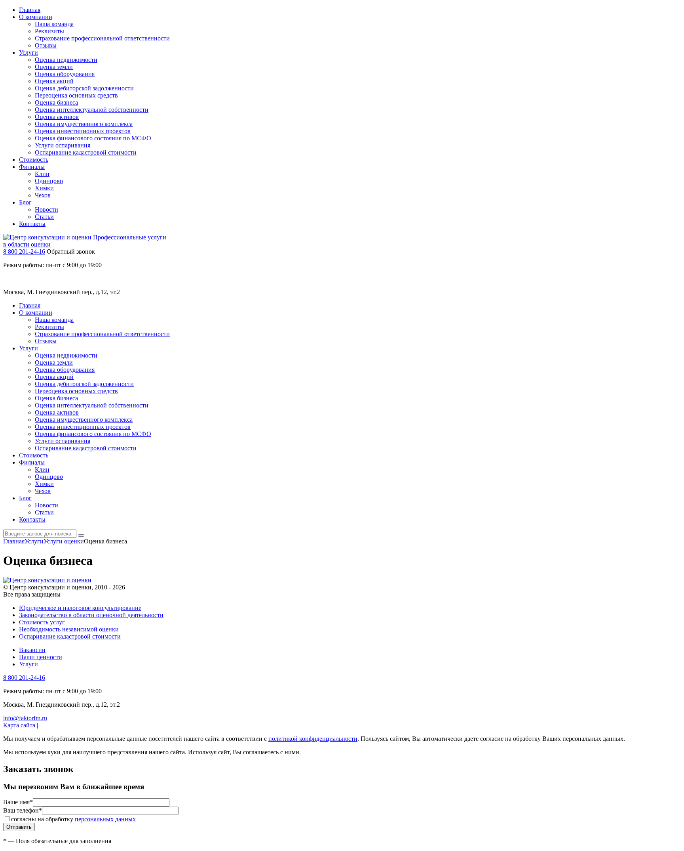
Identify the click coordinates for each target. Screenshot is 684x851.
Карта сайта (19, 725)
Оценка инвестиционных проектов (83, 131)
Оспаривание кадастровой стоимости (86, 152)
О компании (35, 16)
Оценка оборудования (65, 74)
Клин (42, 173)
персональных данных (105, 819)
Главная (29, 9)
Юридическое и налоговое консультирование (80, 607)
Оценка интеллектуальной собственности (91, 109)
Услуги (28, 52)
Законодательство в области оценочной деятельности (91, 615)
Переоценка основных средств (76, 95)
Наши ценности (40, 657)
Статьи (44, 216)
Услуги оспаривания (62, 145)
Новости (46, 209)
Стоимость (33, 159)
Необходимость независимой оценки (69, 629)
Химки (44, 188)
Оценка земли (54, 66)
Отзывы (46, 45)
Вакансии (32, 649)
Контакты (32, 223)
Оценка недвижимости (66, 59)
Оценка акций (54, 81)
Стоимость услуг (42, 622)
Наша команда (54, 24)
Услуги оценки (64, 541)
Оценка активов (57, 116)
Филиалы (32, 166)
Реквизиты (49, 31)
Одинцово (49, 181)
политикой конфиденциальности (312, 738)
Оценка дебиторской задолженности (84, 88)
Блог (25, 202)
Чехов (43, 195)
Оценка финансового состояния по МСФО (93, 138)
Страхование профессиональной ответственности (102, 38)
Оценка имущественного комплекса (84, 123)
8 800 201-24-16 (24, 251)
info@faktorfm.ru (25, 718)
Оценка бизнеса (56, 102)
